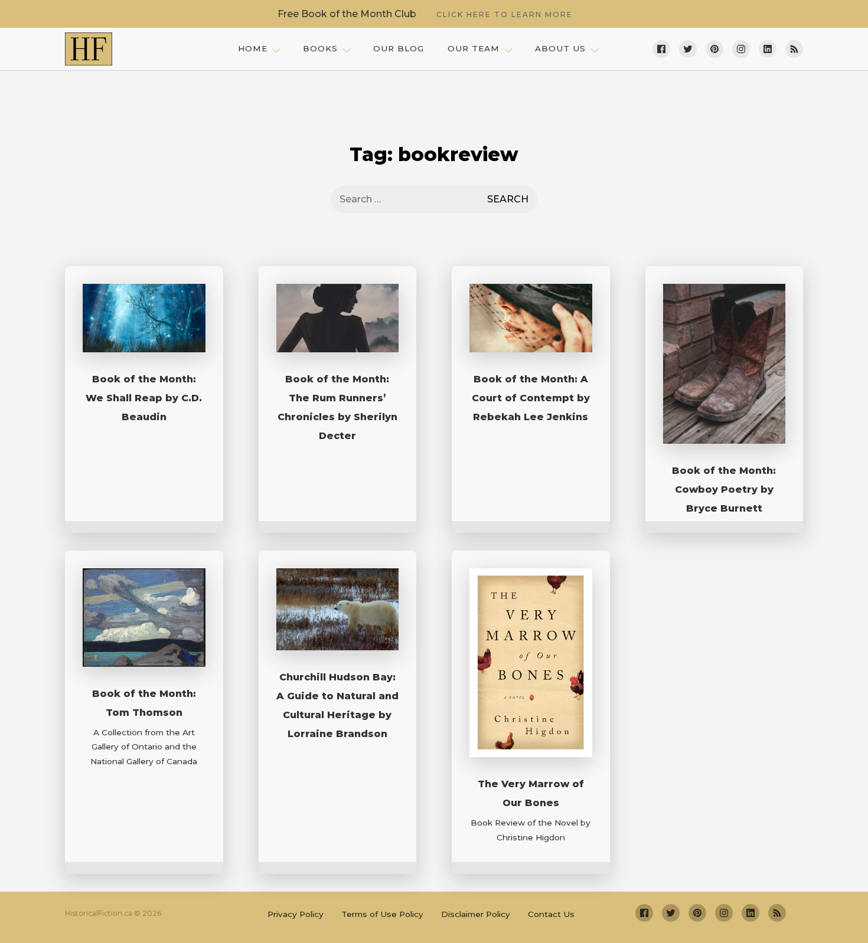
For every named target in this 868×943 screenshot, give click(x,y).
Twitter (688, 49)
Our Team (474, 48)
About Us (560, 48)
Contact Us (551, 914)
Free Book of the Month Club (425, 13)
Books (320, 48)
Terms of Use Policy (382, 914)
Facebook (661, 49)
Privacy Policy (295, 914)
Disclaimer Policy (475, 914)
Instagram (741, 49)
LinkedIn (767, 49)
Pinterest (714, 49)
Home (252, 48)
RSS (794, 49)
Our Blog (398, 48)
